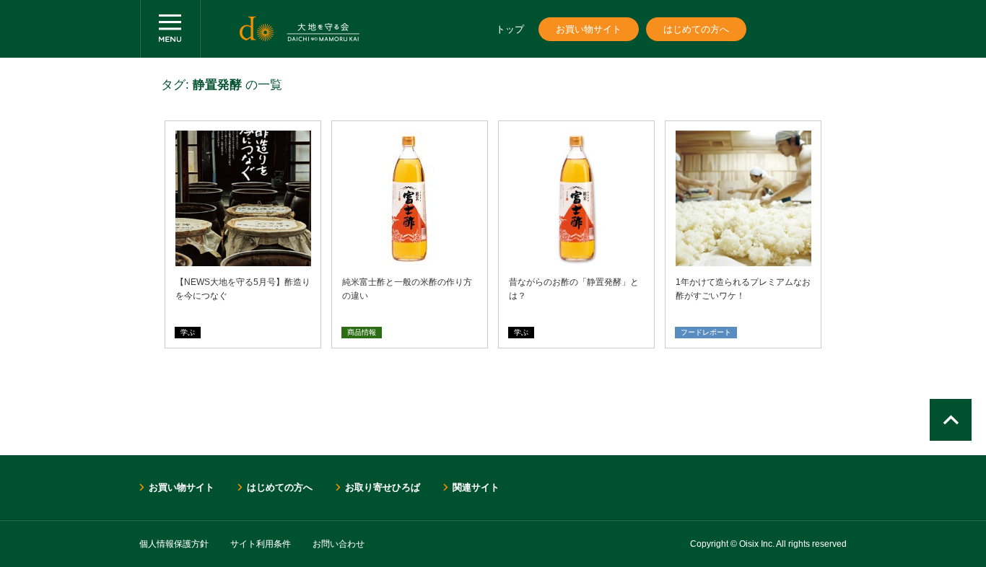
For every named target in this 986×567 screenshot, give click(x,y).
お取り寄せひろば (382, 487)
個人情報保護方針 (174, 544)
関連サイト (476, 487)
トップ (510, 29)
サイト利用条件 (260, 544)
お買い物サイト (588, 29)
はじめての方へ (696, 29)
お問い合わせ (339, 544)
